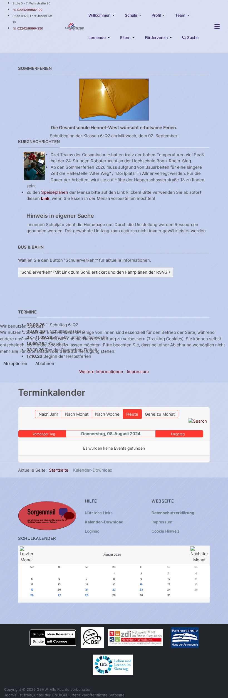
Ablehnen (44, 363)
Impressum (138, 371)
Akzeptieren (15, 363)
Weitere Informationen (101, 371)
